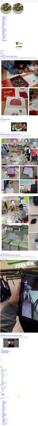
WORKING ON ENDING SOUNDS (4, 352)
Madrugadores (3, 28)
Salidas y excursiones (4, 29)
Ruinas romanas (3, 17)
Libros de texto (3, 22)
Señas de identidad (4, 402)
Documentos (3, 407)
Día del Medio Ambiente (4, 418)
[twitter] (1, 1)
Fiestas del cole (3, 422)
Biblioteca (3, 26)
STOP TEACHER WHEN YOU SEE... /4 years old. (5, 351)
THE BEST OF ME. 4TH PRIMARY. (4, 350)
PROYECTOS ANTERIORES (4, 383)
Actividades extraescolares (5, 40)
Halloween (3, 32)
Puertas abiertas (4, 19)
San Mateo (3, 416)
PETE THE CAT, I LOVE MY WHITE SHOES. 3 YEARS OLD (8, 56)
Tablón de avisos (4, 23)
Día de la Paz (3, 33)
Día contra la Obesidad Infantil (5, 419)
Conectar (1, 53)
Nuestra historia (3, 401)
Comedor (3, 411)
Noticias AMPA (3, 424)
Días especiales (2, 31)
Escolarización (3, 25)
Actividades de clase (4, 415)
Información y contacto (4, 423)
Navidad (3, 417)
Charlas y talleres (4, 414)
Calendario (3, 406)
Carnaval (3, 34)
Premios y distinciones (4, 403)
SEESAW (4, 334)
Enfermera (3, 27)
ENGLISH (2, 118)
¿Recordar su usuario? (3, 54)
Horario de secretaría (4, 24)
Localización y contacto (4, 16)
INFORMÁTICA (2, 393)
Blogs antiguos (2, 394)
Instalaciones (3, 18)
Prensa (3, 20)
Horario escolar (3, 21)
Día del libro (3, 37)
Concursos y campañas (4, 30)
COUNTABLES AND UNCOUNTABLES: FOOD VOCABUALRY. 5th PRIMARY (11, 335)
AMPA (2, 39)
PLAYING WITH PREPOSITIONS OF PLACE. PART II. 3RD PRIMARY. (10, 134)
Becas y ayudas (3, 409)
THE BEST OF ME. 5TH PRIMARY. (5, 119)
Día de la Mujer (3, 36)
